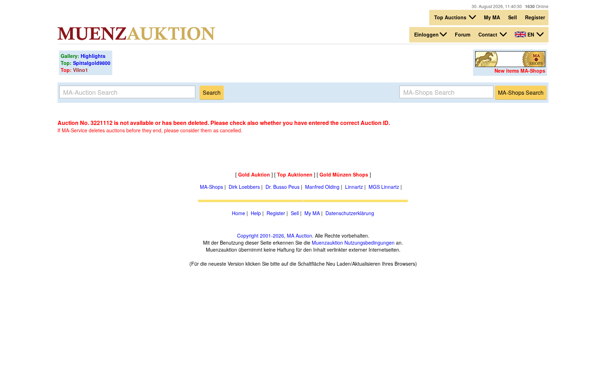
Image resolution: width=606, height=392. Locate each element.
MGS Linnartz (384, 186)
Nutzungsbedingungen (369, 242)
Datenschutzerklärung (349, 213)
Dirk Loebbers (244, 186)
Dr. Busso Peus (282, 186)
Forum (462, 34)
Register (535, 17)
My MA (492, 17)
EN (531, 34)
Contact (488, 34)
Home (238, 213)
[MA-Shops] (510, 64)
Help (256, 213)
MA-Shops (211, 186)
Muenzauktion (327, 242)
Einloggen (426, 34)
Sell (512, 17)
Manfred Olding (322, 186)
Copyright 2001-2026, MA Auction (274, 235)
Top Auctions (451, 17)
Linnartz (354, 186)
